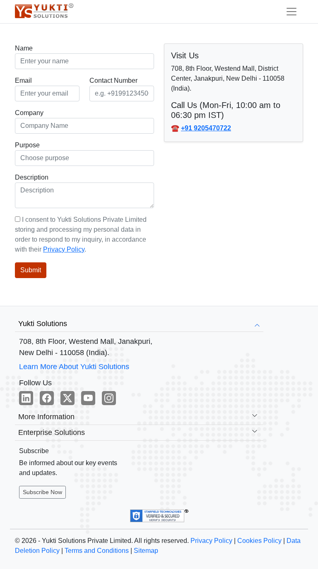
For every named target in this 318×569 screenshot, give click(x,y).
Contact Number (113, 80)
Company (29, 112)
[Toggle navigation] (291, 11)
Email (23, 80)
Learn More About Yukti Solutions (74, 367)
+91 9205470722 (206, 128)
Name (24, 48)
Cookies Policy (259, 540)
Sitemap (146, 550)
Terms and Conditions (97, 550)
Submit (30, 270)
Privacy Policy (63, 249)
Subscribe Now (42, 492)
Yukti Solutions (42, 323)
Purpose (27, 145)
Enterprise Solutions (51, 432)
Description (31, 177)
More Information (46, 417)
